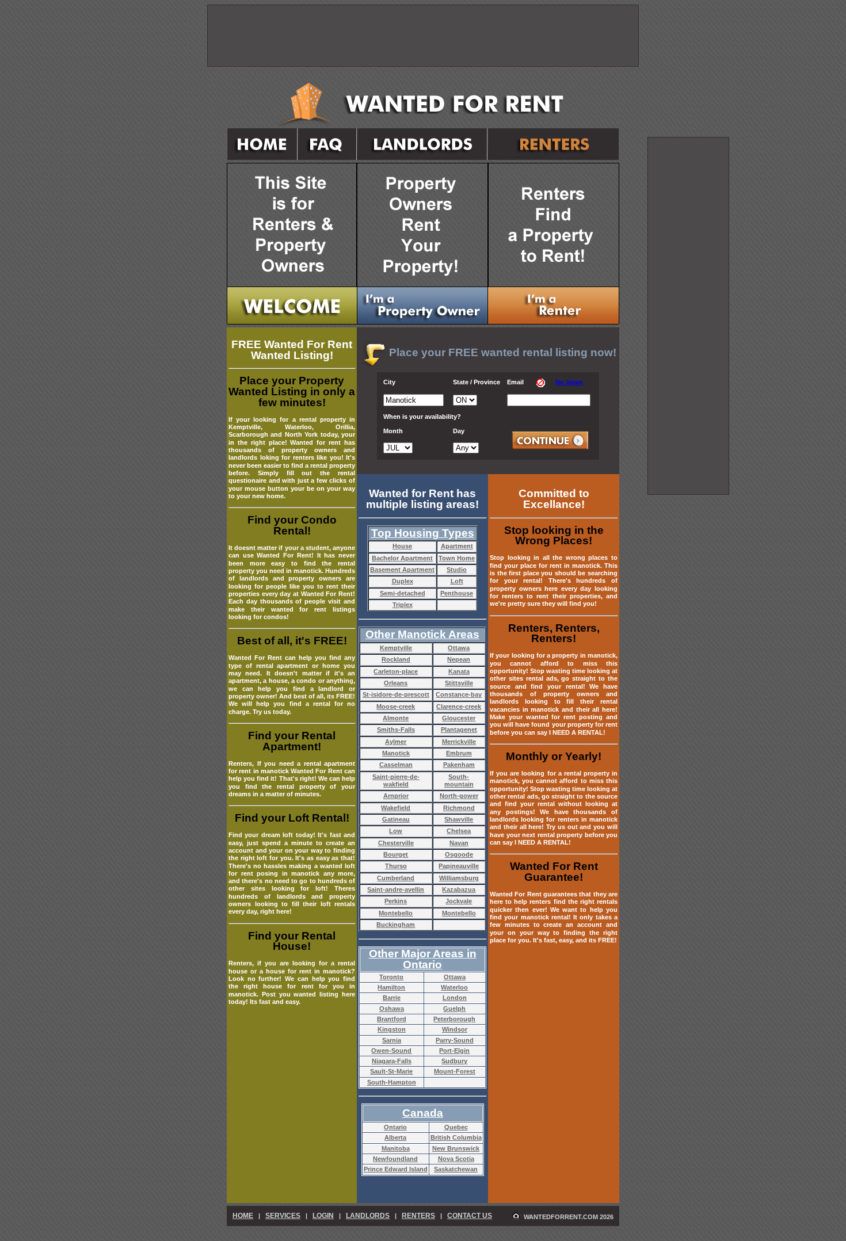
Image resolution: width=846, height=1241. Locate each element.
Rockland (396, 659)
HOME (243, 1216)
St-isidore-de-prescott (396, 694)
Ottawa (459, 647)
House (402, 546)
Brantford (391, 1018)
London (455, 997)
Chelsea (459, 830)
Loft (457, 581)
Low (395, 830)
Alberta (395, 1137)
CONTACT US (469, 1216)
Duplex (402, 581)
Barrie (392, 997)
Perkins (395, 901)
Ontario (395, 1127)
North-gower (459, 795)
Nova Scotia (456, 1158)
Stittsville (459, 682)
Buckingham (395, 924)
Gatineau (396, 819)
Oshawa (391, 1008)
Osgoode (459, 854)
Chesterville (396, 842)
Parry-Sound (455, 1040)
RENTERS (418, 1216)
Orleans (395, 682)
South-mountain (459, 780)
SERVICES (282, 1216)
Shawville (458, 819)
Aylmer (395, 741)
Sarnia (391, 1040)
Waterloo (454, 987)
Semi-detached (402, 593)
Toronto (391, 976)
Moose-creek (395, 706)
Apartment (457, 546)
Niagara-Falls (391, 1060)
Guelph (454, 1008)
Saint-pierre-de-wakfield (396, 780)
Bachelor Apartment (402, 558)
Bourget (395, 854)
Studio (457, 569)
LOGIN (323, 1216)
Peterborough (454, 1018)
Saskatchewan (456, 1169)
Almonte (396, 718)
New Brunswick (455, 1148)
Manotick (396, 753)
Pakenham (459, 764)
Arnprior (396, 795)
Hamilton (391, 987)
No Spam (569, 382)
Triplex (402, 604)
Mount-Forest (454, 1071)
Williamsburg (459, 878)
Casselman (396, 764)
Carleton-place (396, 671)
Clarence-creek (458, 706)
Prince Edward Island (396, 1169)
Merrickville (459, 741)
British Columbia (456, 1137)
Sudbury (454, 1060)
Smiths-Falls (396, 729)
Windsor (454, 1029)
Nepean (458, 659)
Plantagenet (459, 729)
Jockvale (458, 901)
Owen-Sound (391, 1050)
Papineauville (459, 865)
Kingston (392, 1029)
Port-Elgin (454, 1050)
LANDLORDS (368, 1216)
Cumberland (395, 878)
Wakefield (395, 807)
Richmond (459, 807)
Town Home (457, 558)
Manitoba (396, 1148)
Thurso (396, 865)
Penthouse (456, 593)
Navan (458, 842)
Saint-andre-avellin (395, 889)
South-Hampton (391, 1082)
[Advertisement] (688, 315)
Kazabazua (458, 889)
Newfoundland (395, 1158)
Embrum (459, 753)
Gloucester (458, 718)
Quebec (456, 1127)
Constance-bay (459, 694)
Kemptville (396, 647)
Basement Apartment (402, 569)
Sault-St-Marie (391, 1071)
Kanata (459, 671)
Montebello (396, 913)
